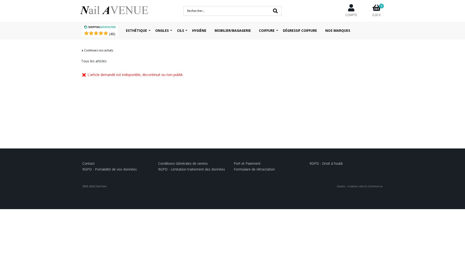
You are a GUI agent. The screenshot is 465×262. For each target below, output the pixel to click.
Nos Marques (337, 30)
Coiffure (267, 30)
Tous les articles (94, 61)
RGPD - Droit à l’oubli (326, 163)
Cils (180, 30)
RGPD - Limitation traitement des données (191, 169)
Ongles (162, 30)
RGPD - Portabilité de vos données (109, 169)
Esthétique (136, 30)
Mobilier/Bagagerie (233, 30)
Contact (88, 163)
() (112, 34)
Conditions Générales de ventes (183, 163)
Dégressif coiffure (300, 30)
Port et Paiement (247, 163)
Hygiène (199, 30)
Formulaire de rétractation (254, 169)
